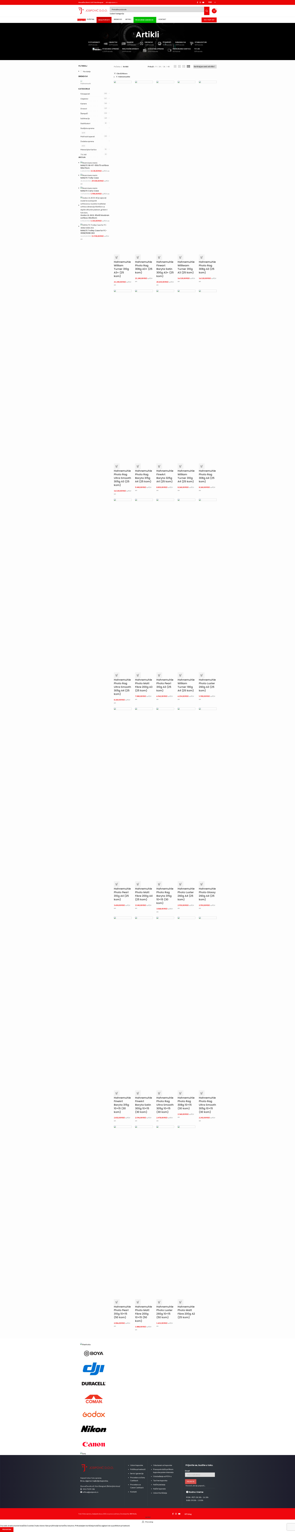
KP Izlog (188, 1514)
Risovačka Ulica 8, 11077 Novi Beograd (90, 2)
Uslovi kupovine (136, 1465)
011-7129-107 (209, 20)
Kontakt (133, 1492)
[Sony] (147, 1397)
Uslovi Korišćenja (160, 1493)
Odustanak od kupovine (162, 1465)
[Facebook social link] (197, 2)
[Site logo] (92, 10)
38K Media (133, 1514)
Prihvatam (6, 1529)
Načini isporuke (159, 1489)
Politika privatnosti (137, 1469)
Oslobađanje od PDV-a (162, 1476)
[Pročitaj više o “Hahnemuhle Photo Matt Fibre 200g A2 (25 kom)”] (180, 1302)
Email (187, 1471)
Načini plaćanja (159, 1484)
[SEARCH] (206, 11)
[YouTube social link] (203, 2)
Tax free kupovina (160, 1480)
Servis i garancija (136, 1473)
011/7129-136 (89, 1489)
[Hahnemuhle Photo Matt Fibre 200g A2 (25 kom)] (186, 1212)
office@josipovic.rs (111, 2)
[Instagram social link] (200, 2)
